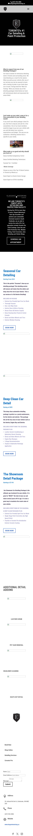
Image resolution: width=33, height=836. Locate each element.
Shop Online (9, 750)
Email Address (7, 775)
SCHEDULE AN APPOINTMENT (15, 240)
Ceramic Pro (9, 760)
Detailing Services (10, 755)
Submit (8, 784)
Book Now (8, 745)
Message (6, 781)
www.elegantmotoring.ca (12, 824)
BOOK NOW (9, 328)
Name (5, 771)
